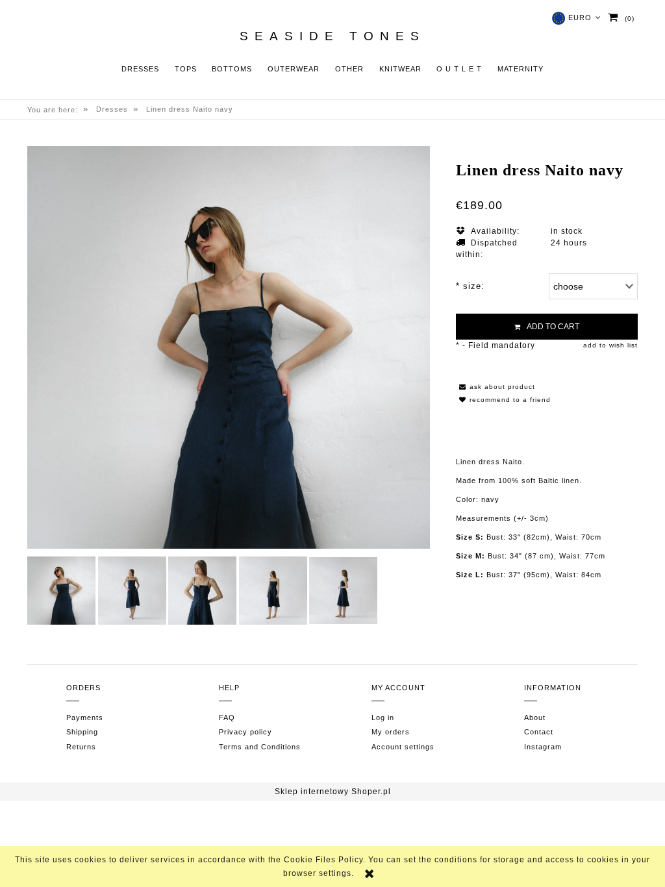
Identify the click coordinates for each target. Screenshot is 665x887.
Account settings (402, 747)
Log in (382, 717)
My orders (390, 732)
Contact (538, 732)
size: (470, 286)
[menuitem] (140, 69)
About (535, 717)
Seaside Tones (332, 36)
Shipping (82, 732)
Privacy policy (245, 732)
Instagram (543, 747)
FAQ (227, 717)
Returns (81, 747)
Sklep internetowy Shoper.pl (333, 791)
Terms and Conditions (260, 747)
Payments (84, 717)
